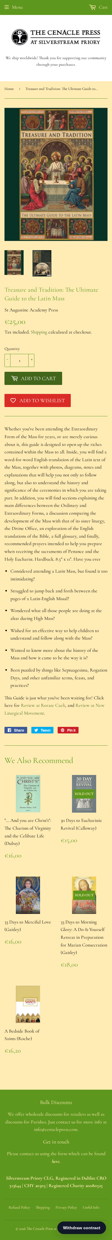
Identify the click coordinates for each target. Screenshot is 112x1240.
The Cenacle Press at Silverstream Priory (57, 1228)
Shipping (39, 332)
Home (9, 88)
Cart (103, 7)
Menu (17, 7)
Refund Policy (19, 1207)
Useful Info (91, 1207)
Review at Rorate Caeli (43, 705)
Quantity (12, 348)
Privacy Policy (66, 1207)
